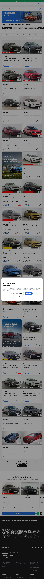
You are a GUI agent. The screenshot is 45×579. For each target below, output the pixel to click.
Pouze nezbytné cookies (17, 293)
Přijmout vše (28, 293)
